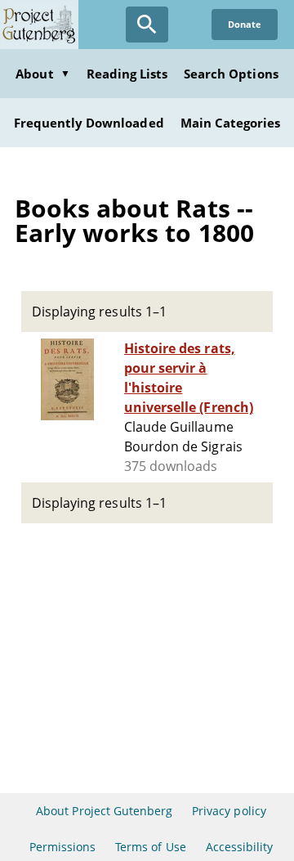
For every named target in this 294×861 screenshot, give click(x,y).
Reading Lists (127, 73)
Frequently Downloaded (89, 122)
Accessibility (240, 846)
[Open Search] (147, 25)
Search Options (231, 73)
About (42, 73)
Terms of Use (150, 846)
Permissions (62, 846)
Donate (244, 24)
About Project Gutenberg (104, 810)
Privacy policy (229, 810)
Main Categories (230, 122)
